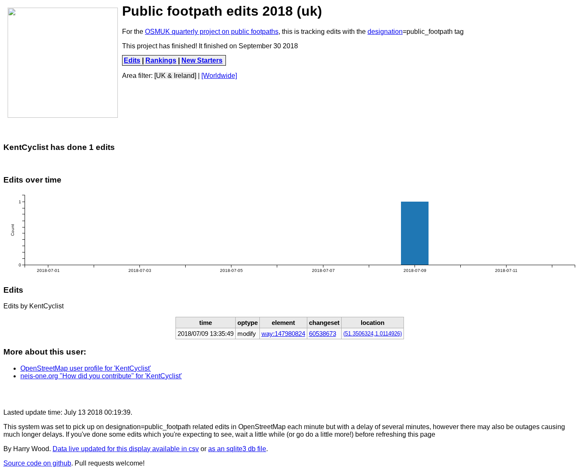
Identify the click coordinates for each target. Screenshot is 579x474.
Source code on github (37, 463)
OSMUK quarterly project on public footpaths (211, 31)
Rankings (160, 60)
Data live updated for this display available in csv (126, 448)
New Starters (202, 60)
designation (385, 31)
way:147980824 (283, 333)
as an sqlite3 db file (237, 448)
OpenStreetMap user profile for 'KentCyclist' (85, 368)
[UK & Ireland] (175, 75)
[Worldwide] (219, 75)
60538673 (322, 333)
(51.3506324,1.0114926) (372, 334)
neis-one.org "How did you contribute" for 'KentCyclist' (101, 376)
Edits (132, 60)
